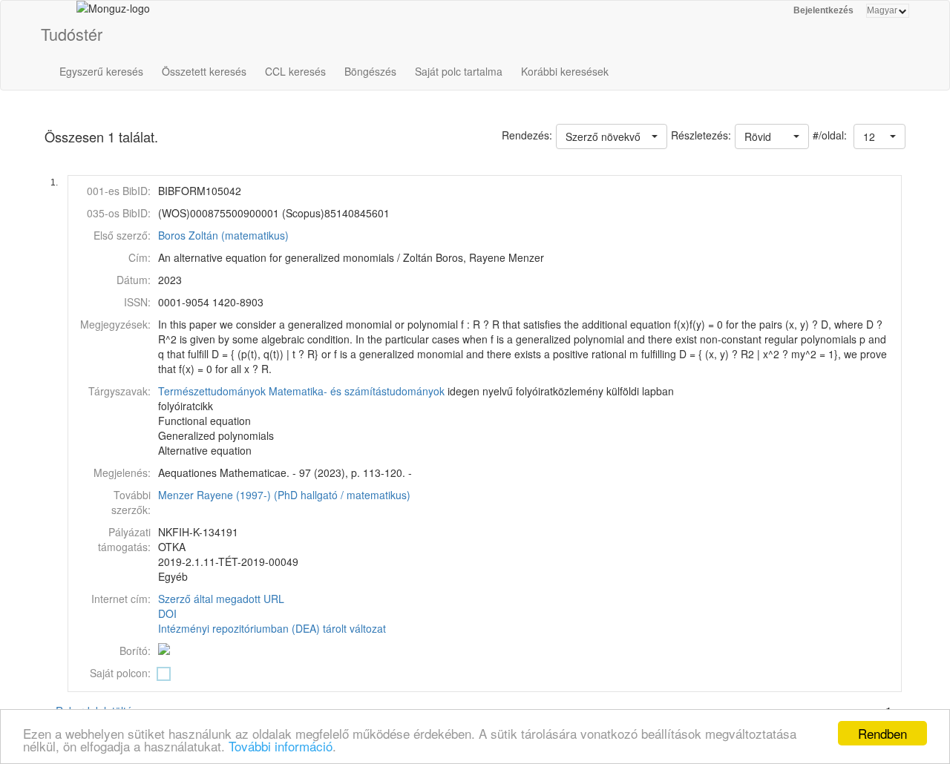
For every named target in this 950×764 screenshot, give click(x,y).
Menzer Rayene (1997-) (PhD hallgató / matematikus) (284, 494)
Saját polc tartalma (458, 71)
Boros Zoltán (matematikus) (223, 235)
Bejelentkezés (823, 10)
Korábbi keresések (565, 71)
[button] (879, 136)
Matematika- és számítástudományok (357, 390)
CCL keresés (295, 71)
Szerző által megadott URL (221, 598)
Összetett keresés (204, 71)
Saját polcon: (120, 672)
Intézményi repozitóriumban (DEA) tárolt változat (272, 628)
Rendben (882, 733)
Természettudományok (212, 390)
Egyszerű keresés (101, 71)
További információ (280, 746)
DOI (167, 613)
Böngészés (370, 71)
